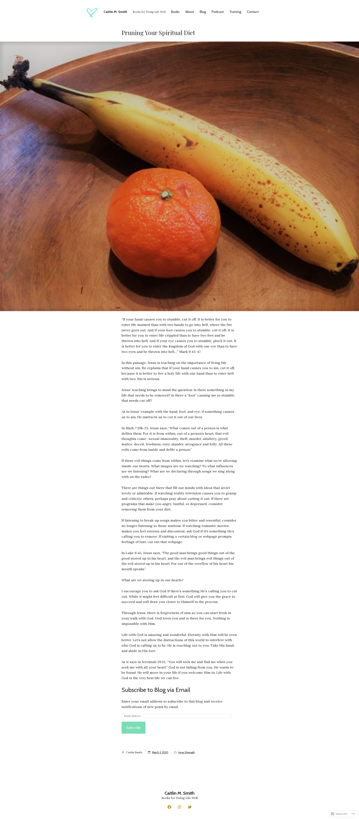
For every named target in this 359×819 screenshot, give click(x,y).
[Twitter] (189, 807)
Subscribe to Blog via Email (156, 689)
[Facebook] (169, 807)
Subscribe (133, 728)
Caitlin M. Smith (115, 12)
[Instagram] (179, 807)
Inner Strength (186, 752)
